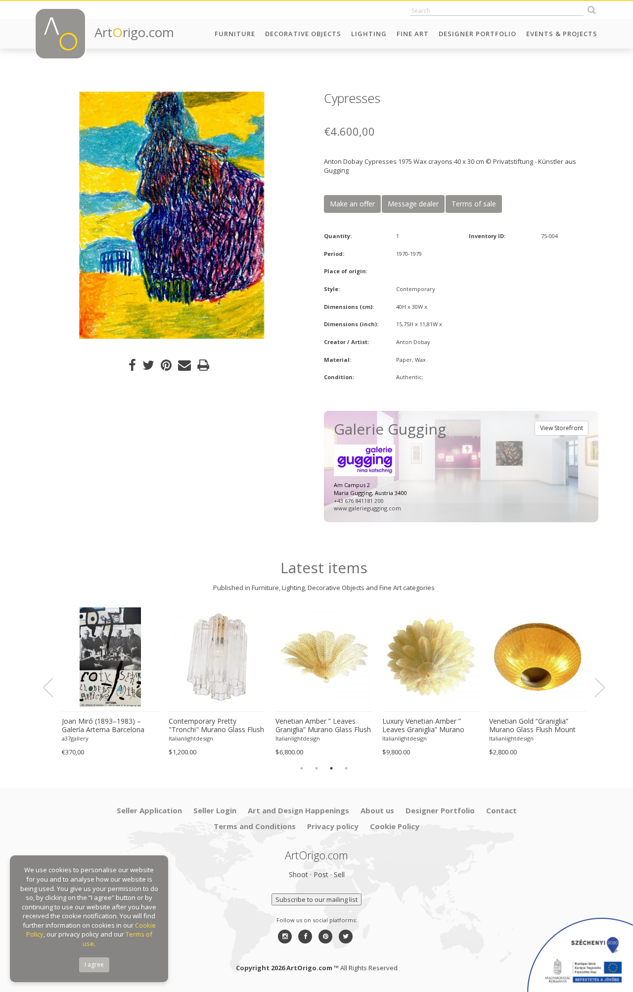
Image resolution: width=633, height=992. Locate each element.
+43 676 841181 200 (358, 500)
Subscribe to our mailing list (316, 899)
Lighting (369, 33)
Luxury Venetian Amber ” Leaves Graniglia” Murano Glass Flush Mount (423, 726)
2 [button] (316, 768)
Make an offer (352, 203)
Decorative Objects (303, 33)
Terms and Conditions (255, 826)
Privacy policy (333, 826)
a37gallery (75, 738)
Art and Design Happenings (298, 810)
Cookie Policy (394, 826)
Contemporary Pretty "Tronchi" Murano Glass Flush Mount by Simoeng (216, 726)
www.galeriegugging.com (367, 508)
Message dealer (413, 203)
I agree (94, 964)
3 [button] (331, 768)
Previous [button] (54, 687)
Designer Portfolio (477, 33)
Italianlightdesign (191, 738)
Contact (501, 810)
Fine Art (413, 33)
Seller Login (214, 810)
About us (377, 810)
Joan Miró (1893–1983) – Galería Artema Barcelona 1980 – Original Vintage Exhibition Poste (103, 726)
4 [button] (346, 768)
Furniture (235, 33)
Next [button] (594, 687)
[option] (171, 215)
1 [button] (302, 768)
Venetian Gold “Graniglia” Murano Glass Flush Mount (532, 725)
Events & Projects (561, 33)
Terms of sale (474, 203)
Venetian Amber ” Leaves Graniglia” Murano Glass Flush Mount (323, 726)
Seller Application (149, 810)
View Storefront (561, 428)
